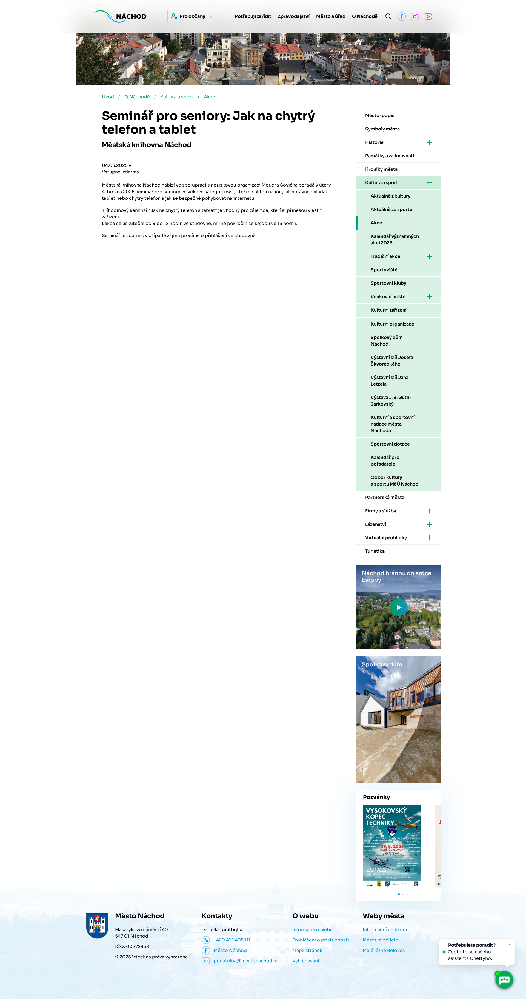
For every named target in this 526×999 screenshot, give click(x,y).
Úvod (108, 97)
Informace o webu (312, 929)
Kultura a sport (176, 97)
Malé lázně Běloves (384, 950)
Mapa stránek (307, 950)
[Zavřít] (509, 944)
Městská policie (380, 940)
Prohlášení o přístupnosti (320, 940)
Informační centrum (385, 929)
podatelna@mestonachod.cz (246, 961)
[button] (399, 894)
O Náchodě (137, 97)
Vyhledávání (305, 961)
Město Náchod (230, 950)
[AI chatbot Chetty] (504, 980)
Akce (209, 97)
